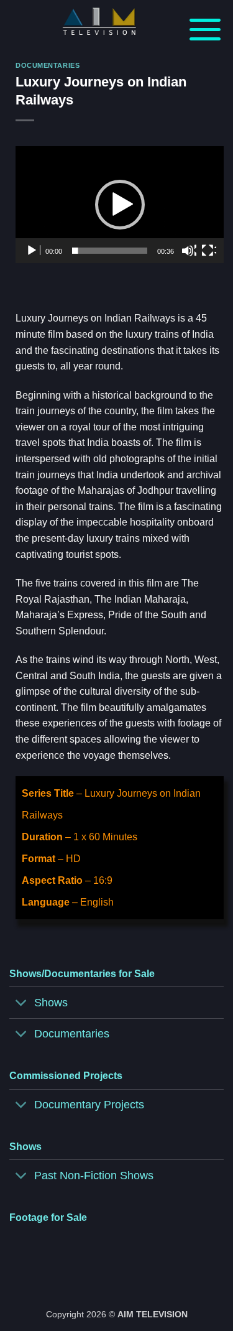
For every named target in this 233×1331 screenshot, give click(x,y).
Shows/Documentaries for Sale (82, 973)
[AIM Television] (99, 22)
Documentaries (48, 65)
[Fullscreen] (208, 250)
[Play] (32, 250)
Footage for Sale (48, 1217)
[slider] (109, 251)
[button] (205, 28)
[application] (120, 204)
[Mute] (188, 250)
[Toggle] (21, 1004)
